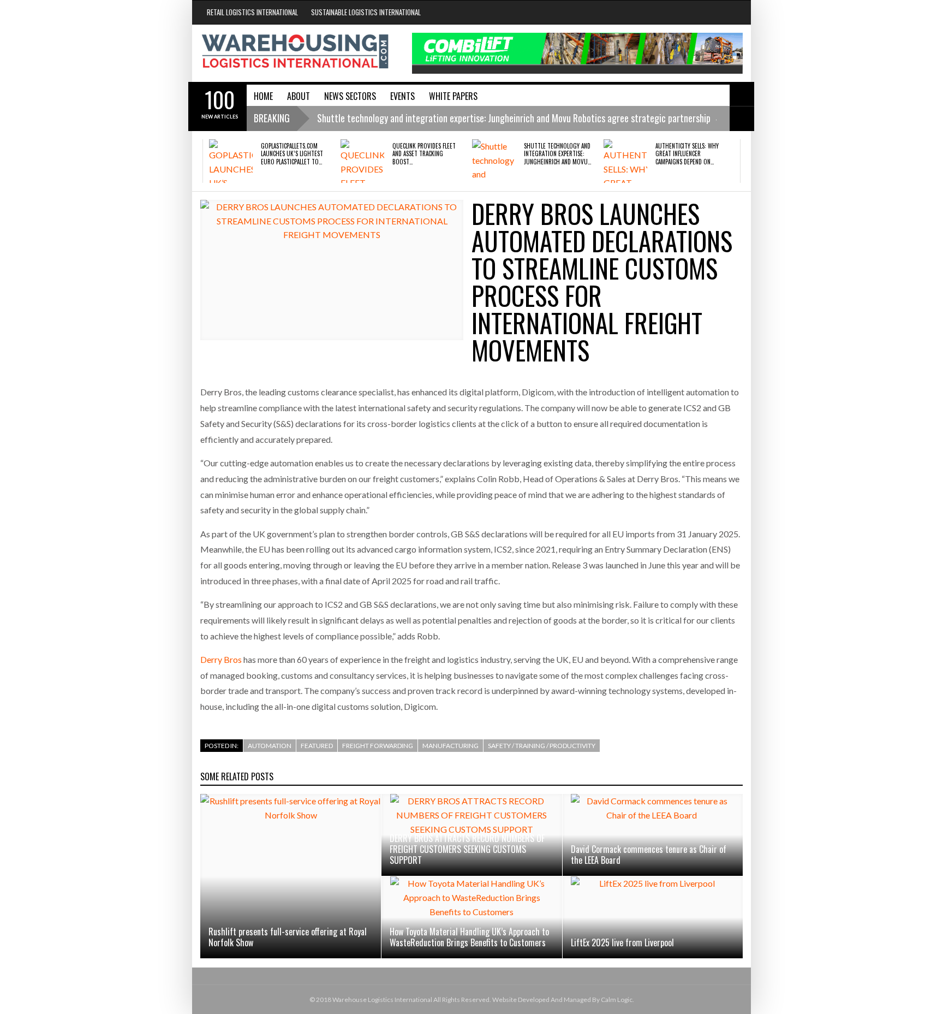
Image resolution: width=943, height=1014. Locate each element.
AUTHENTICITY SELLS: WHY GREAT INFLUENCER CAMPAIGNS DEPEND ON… (687, 153)
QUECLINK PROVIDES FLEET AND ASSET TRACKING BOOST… (424, 153)
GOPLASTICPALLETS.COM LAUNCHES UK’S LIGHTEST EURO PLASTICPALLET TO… (292, 153)
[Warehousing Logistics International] (295, 51)
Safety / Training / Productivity (541, 746)
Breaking (272, 118)
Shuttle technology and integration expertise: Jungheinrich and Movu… (557, 153)
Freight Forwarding (377, 746)
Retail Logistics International (252, 12)
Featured (317, 746)
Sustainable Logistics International (366, 12)
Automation (269, 746)
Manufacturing (450, 746)
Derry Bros (221, 659)
